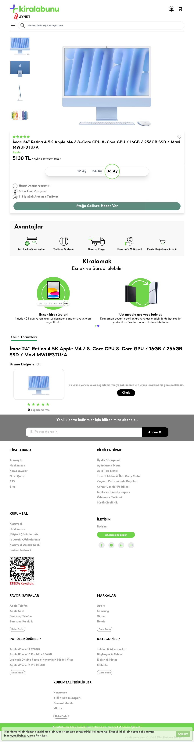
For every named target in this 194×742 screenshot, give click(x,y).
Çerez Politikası (37, 735)
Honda (101, 621)
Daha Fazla (17, 629)
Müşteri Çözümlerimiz (24, 534)
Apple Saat (17, 611)
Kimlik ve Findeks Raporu (113, 492)
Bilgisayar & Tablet (109, 654)
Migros (58, 708)
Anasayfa (16, 460)
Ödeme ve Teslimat (109, 497)
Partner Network (20, 550)
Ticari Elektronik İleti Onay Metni (118, 476)
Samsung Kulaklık (21, 621)
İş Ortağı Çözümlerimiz (25, 539)
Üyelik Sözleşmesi (108, 460)
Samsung (103, 611)
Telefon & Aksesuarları (111, 649)
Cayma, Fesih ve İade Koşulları (117, 481)
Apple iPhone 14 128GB (25, 649)
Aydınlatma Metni (108, 465)
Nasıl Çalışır (18, 476)
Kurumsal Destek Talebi (25, 545)
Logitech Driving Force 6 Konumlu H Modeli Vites (42, 660)
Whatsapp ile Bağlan (116, 534)
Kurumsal (16, 524)
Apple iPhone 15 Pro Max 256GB (31, 654)
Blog (13, 487)
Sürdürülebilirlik (107, 502)
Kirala (126, 393)
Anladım (183, 734)
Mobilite (102, 665)
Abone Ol (155, 432)
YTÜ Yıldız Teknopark (67, 698)
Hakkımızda (17, 465)
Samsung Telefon (21, 616)
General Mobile (63, 703)
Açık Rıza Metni (107, 471)
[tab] (96, 326)
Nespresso (60, 692)
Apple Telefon (18, 606)
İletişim (102, 526)
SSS (12, 481)
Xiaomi (101, 616)
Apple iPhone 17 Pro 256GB (27, 665)
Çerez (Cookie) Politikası (113, 487)
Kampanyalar (18, 471)
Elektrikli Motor (107, 660)
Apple (16, 152)
